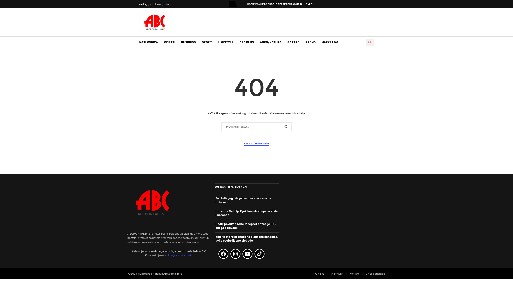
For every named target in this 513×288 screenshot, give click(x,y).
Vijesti (169, 42)
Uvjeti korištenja (375, 273)
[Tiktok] (259, 254)
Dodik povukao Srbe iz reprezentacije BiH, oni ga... (281, 4)
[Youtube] (247, 254)
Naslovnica (148, 42)
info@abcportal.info (180, 255)
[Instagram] (235, 254)
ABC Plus (246, 42)
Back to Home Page (256, 143)
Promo (310, 42)
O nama (319, 273)
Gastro (293, 42)
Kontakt (354, 273)
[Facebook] (223, 254)
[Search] (370, 42)
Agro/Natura (270, 42)
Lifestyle (225, 42)
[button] (240, 4)
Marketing (330, 42)
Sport (207, 42)
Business (188, 42)
